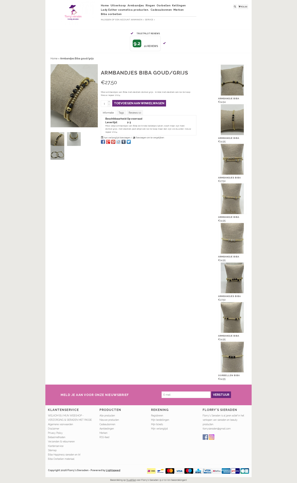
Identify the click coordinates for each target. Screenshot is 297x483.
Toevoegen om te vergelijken (149, 137)
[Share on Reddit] (118, 142)
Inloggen (106, 20)
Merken (178, 9)
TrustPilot (131, 480)
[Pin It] (113, 142)
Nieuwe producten (109, 419)
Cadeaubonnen (161, 9)
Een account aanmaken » (129, 20)
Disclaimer (53, 428)
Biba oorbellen (111, 14)
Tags (121, 112)
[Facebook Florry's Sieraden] (205, 437)
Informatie (108, 112)
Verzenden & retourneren (61, 441)
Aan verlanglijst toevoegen (117, 137)
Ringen (150, 5)
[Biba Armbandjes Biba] (232, 159)
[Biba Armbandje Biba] (232, 80)
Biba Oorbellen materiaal (61, 459)
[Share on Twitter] (129, 142)
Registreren (157, 415)
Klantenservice (55, 446)
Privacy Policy (55, 433)
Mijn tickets (157, 424)
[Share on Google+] (108, 142)
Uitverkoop (118, 5)
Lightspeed (113, 470)
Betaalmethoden (56, 437)
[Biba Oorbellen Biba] (232, 357)
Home (105, 5)
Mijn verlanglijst (159, 428)
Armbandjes (136, 5)
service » (150, 20)
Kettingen (179, 5)
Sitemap (52, 450)
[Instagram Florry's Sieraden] (211, 437)
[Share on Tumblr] (124, 142)
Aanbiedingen (107, 428)
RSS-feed (104, 437)
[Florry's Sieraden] (73, 14)
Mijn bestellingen (160, 419)
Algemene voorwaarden (60, 424)
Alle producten (107, 415)
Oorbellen (164, 5)
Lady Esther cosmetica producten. (125, 9)
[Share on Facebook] (103, 142)
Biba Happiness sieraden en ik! (64, 454)
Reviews (135, 112)
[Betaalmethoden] (151, 470)
